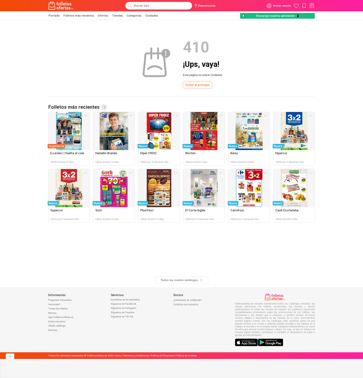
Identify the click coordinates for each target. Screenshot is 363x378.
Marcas (52, 313)
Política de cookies (186, 355)
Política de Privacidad (162, 355)
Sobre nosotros (57, 321)
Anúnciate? (54, 304)
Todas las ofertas (58, 308)
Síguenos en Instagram (123, 308)
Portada (54, 15)
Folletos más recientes (78, 15)
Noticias (52, 330)
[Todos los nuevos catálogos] (104, 107)
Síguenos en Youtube (122, 312)
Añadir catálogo (57, 325)
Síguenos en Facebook (123, 303)
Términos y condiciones (136, 355)
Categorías (134, 15)
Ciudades (151, 15)
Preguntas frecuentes (60, 300)
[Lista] (312, 6)
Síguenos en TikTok (122, 316)
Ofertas (103, 15)
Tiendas (117, 15)
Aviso (118, 355)
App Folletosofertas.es (61, 317)
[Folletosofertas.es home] (61, 5)
